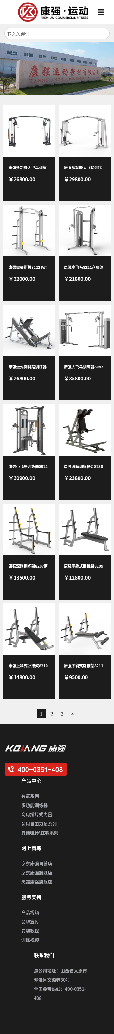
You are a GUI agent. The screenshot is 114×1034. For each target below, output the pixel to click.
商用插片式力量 (36, 814)
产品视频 (30, 912)
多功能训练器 (34, 805)
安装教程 (30, 930)
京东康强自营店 (36, 863)
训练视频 (30, 940)
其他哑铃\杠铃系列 (39, 832)
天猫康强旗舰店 (36, 881)
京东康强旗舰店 (36, 872)
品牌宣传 (30, 921)
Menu (103, 12)
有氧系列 (30, 796)
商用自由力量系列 (39, 823)
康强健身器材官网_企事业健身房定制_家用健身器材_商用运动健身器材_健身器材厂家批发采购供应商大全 (51, 12)
